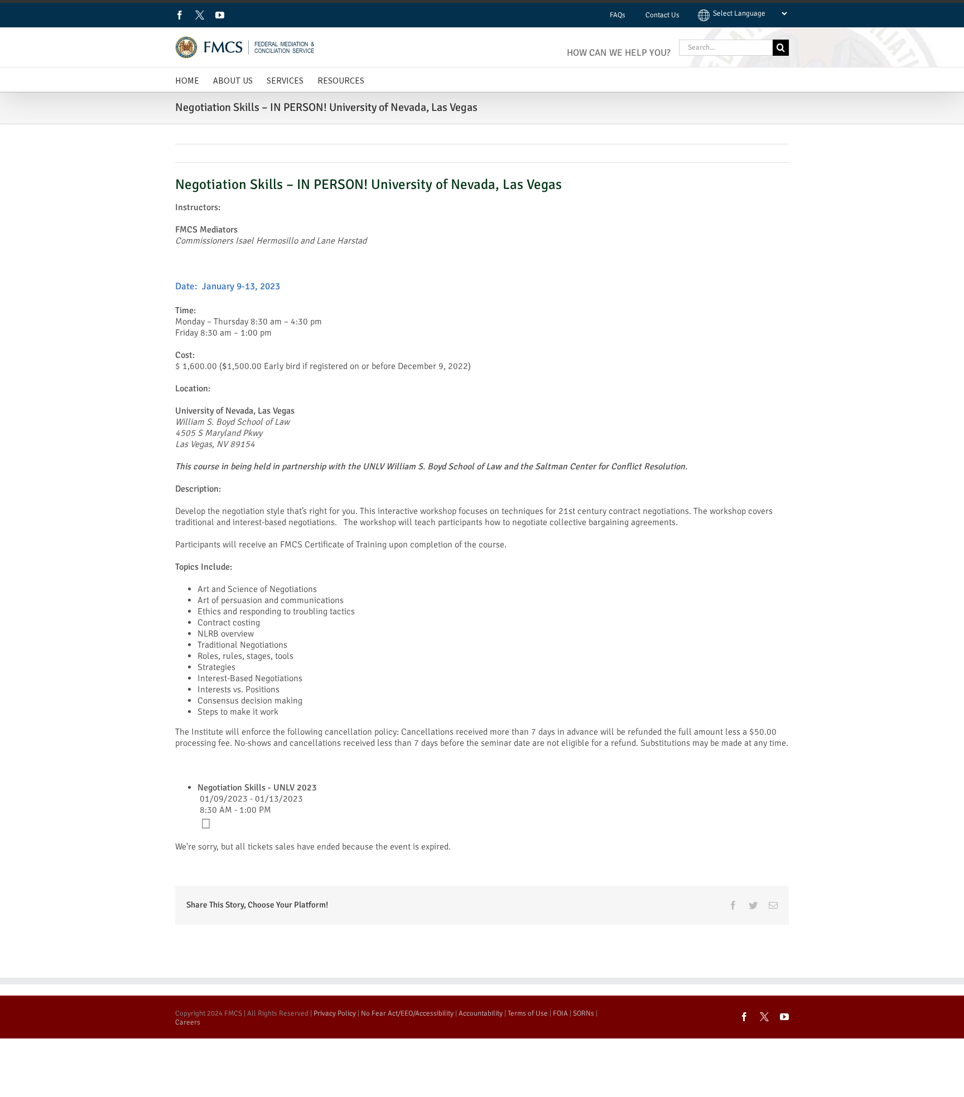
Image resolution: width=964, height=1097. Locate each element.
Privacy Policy (335, 1013)
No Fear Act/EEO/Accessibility (407, 1013)
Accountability (481, 1013)
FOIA (560, 1013)
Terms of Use (528, 1013)
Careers (187, 1022)
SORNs (583, 1013)
